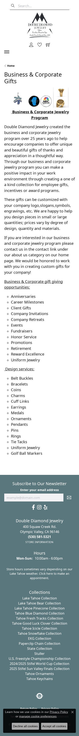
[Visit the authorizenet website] (39, 696)
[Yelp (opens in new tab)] (45, 507)
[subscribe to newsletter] (69, 498)
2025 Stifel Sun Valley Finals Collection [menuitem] (39, 668)
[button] (31, 45)
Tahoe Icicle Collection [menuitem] (39, 628)
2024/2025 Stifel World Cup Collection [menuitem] (39, 663)
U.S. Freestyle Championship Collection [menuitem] (40, 658)
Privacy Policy (59, 712)
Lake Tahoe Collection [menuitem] (39, 598)
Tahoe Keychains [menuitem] (39, 678)
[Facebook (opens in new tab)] (33, 507)
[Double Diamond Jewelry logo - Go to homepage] (40, 25)
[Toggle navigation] (8, 51)
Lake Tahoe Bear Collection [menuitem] (39, 603)
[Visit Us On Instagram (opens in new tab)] (39, 507)
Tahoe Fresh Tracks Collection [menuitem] (39, 618)
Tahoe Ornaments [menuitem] (39, 673)
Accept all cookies (54, 726)
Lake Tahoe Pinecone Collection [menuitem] (40, 608)
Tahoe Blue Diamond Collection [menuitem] (39, 613)
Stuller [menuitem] (39, 653)
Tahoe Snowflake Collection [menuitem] (40, 633)
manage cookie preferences (37, 716)
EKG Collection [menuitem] (39, 638)
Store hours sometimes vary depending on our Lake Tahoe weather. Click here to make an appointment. (39, 573)
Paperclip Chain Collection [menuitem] (39, 643)
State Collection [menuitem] (39, 648)
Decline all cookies (25, 726)
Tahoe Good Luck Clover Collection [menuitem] (39, 623)
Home (11, 66)
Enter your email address (39, 490)
